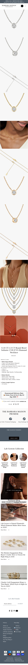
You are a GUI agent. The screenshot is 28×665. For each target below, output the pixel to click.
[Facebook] (9, 611)
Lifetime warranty (8, 631)
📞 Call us (16, 625)
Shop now (14, 438)
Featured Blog (14, 500)
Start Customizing (14, 490)
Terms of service (7, 629)
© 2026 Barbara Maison (9, 661)
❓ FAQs (16, 629)
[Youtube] (17, 611)
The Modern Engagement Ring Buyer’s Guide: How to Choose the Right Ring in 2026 (13, 555)
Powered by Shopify (19, 661)
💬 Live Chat (17, 631)
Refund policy (10, 658)
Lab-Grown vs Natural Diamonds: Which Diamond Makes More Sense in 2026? (13, 525)
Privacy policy (7, 627)
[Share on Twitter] (16, 404)
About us (5, 625)
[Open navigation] (25, 6)
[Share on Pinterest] (18, 404)
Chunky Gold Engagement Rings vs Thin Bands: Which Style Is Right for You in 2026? (14, 584)
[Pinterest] (14, 611)
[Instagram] (12, 611)
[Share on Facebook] (13, 404)
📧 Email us (17, 627)
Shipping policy (7, 637)
